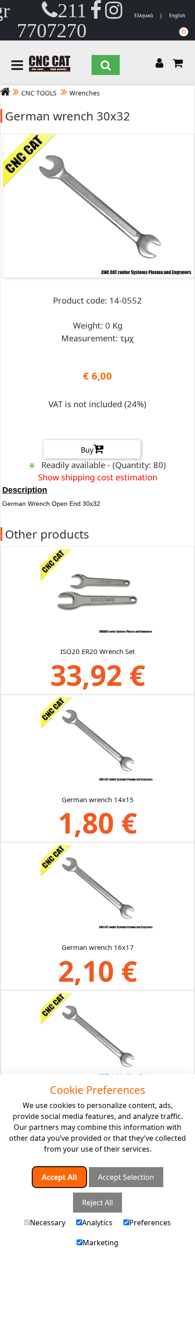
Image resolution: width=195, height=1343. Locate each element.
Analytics (97, 1223)
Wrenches (84, 93)
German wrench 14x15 (98, 799)
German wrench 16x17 (98, 947)
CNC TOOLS (39, 93)
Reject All (97, 1203)
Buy (87, 450)
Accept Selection (126, 1177)
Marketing (100, 1243)
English (177, 15)
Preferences (150, 1223)
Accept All (59, 1177)
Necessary (47, 1223)
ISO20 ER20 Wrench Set (97, 651)
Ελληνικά (143, 15)
